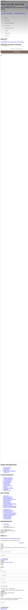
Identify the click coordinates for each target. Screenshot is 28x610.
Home (6, 18)
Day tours (7, 25)
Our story (7, 20)
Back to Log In (4, 608)
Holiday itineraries (9, 23)
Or (1, 549)
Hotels (6, 30)
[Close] (2, 544)
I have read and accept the (13, 590)
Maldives (7, 35)
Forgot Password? (4, 559)
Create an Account (9, 562)
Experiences (7, 33)
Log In (12, 592)
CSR (5, 43)
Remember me (5, 558)
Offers (6, 38)
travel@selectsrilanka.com (9, 6)
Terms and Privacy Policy (18, 590)
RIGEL (25, 542)
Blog (6, 40)
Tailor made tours (9, 28)
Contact (7, 45)
